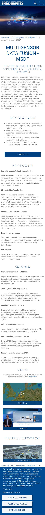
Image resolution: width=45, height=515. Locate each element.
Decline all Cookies (17, 504)
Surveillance (30, 38)
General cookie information (12, 492)
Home (3, 38)
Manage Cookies (17, 510)
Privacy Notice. (32, 376)
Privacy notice (7, 489)
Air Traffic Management (16, 38)
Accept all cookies (17, 498)
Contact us (22, 154)
